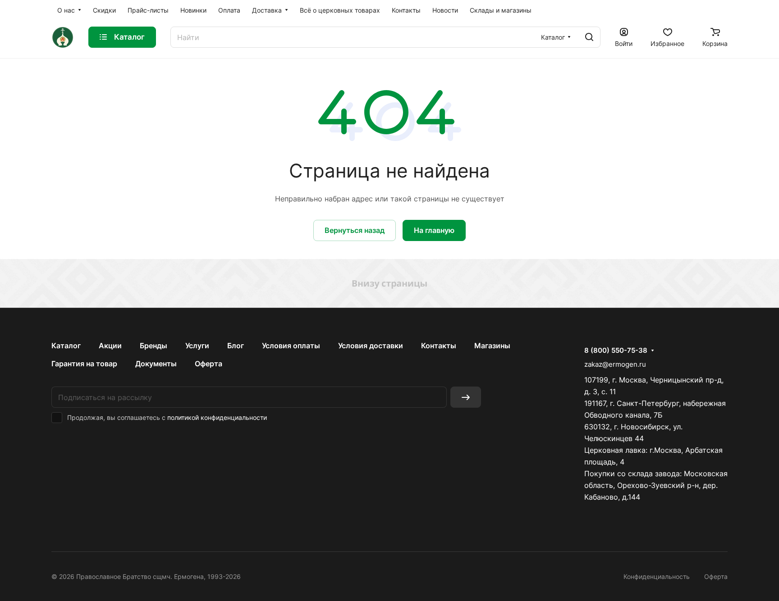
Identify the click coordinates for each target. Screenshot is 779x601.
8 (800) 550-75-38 (615, 350)
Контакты (438, 345)
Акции (110, 345)
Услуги (197, 345)
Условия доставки (370, 345)
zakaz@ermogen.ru (615, 364)
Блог (235, 345)
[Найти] (589, 37)
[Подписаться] (465, 397)
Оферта (208, 363)
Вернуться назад (355, 230)
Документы (156, 363)
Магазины (492, 345)
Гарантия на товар (84, 363)
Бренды (153, 345)
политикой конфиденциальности (217, 417)
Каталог (66, 345)
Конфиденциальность (656, 576)
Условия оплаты (291, 345)
